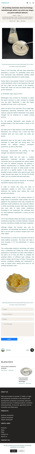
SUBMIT (9, 339)
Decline (21, 451)
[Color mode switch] (27, 3)
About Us (4, 436)
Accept (13, 451)
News (2, 430)
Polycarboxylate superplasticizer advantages (23, 379)
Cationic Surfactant (7, 417)
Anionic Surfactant (7, 419)
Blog (18, 21)
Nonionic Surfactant (7, 415)
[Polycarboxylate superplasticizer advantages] (26, 370)
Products (4, 428)
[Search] (30, 3)
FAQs (2, 432)
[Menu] (33, 3)
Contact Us (4, 434)
